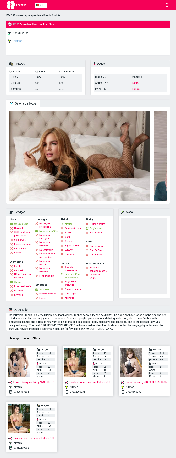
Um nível (18, 228)
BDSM (68, 232)
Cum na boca (96, 246)
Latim (135, 83)
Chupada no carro (73, 289)
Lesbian (43, 298)
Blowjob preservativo (71, 269)
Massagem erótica (48, 231)
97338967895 (21, 391)
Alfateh (17, 41)
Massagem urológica (45, 237)
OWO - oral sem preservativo (22, 234)
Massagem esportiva (45, 263)
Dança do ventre (47, 293)
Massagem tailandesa (45, 244)
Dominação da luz (74, 228)
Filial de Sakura (46, 276)
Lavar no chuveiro (23, 286)
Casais (17, 282)
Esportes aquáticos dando (98, 269)
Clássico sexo (21, 224)
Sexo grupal (20, 239)
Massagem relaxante (45, 270)
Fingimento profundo (70, 283)
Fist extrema (96, 232)
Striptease (44, 289)
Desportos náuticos (95, 276)
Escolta (18, 266)
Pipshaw (18, 290)
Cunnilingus (70, 293)
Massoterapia (46, 250)
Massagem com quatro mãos (47, 255)
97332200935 (77, 391)
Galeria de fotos (25, 103)
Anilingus (69, 297)
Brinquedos (20, 248)
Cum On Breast (97, 250)
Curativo (69, 249)
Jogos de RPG (72, 245)
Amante (68, 224)
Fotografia (19, 270)
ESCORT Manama (16, 15)
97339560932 (133, 391)
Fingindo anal (96, 228)
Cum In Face (96, 254)
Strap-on (69, 241)
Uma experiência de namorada (73, 276)
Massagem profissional (45, 225)
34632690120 (20, 33)
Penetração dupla (23, 244)
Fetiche (17, 252)
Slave (67, 237)
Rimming (18, 295)
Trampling (70, 254)
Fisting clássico (97, 224)
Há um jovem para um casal (23, 276)
